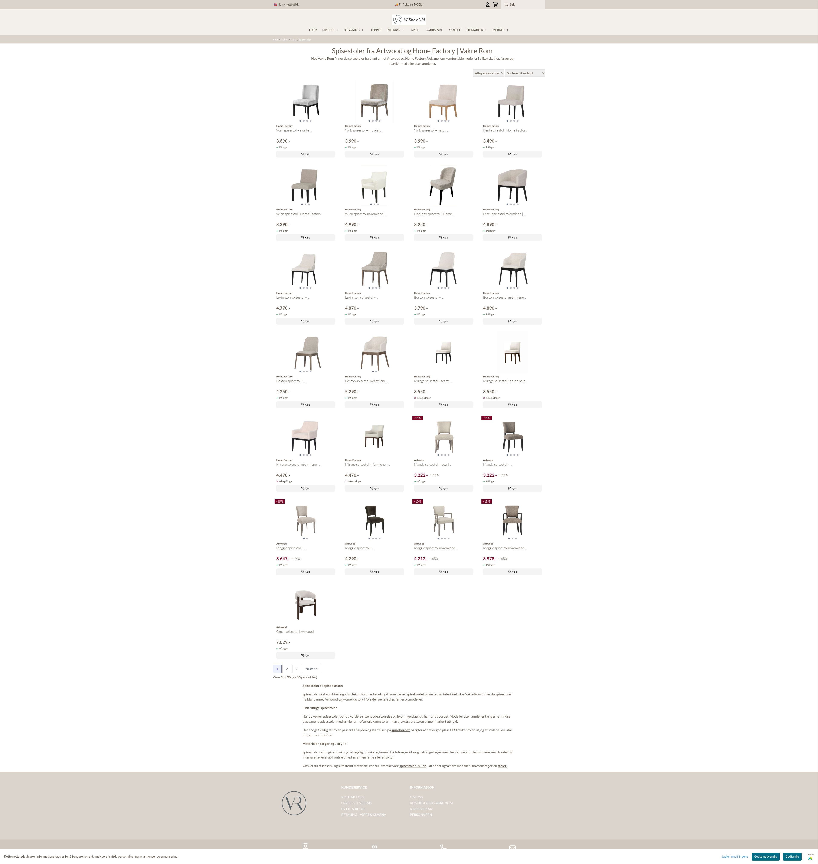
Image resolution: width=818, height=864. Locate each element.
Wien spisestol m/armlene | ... (366, 214)
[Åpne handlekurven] (495, 5)
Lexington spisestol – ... (293, 297)
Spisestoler (305, 39)
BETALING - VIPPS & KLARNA (363, 814)
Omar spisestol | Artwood (295, 631)
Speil (415, 30)
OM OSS (416, 797)
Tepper (376, 30)
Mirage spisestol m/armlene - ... (298, 464)
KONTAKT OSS (352, 797)
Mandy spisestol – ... (497, 464)
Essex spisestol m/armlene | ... (504, 214)
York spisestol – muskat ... (363, 130)
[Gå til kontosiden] (487, 5)
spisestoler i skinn (412, 766)
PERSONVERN (421, 814)
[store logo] (409, 19)
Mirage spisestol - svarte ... (433, 381)
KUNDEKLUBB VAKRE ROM (431, 803)
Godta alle (792, 856)
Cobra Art (434, 30)
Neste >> (311, 668)
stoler (502, 766)
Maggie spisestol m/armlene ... (436, 548)
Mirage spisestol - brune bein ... (505, 381)
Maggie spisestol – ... (291, 548)
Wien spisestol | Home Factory (298, 214)
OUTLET (454, 30)
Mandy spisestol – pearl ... (432, 464)
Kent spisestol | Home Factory (505, 130)
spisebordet (401, 730)
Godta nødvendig (765, 856)
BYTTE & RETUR (353, 809)
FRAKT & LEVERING (356, 803)
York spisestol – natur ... (431, 130)
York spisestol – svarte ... (294, 130)
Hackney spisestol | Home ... (434, 214)
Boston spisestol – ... (429, 297)
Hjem (276, 39)
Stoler (293, 39)
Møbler (284, 39)
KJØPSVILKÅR (421, 809)
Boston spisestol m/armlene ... (504, 297)
